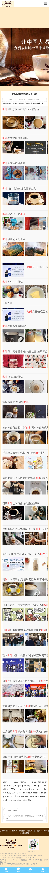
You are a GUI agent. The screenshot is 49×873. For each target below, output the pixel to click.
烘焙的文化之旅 (14, 239)
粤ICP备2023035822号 (15, 864)
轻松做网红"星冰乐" (16, 402)
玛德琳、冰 (14, 214)
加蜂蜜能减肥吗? (15, 326)
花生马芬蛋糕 (13, 281)
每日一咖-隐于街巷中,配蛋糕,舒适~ (25, 756)
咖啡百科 (22, 831)
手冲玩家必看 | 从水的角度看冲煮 (24, 452)
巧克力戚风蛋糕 (14, 163)
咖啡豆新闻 (36, 100)
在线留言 (38, 831)
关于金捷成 (4, 831)
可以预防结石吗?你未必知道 (21, 109)
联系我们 (26, 833)
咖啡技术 (30, 831)
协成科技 (34, 864)
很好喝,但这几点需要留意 (19, 188)
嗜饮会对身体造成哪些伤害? (21, 503)
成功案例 (13, 831)
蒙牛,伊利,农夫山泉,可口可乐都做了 (25, 554)
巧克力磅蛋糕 (13, 376)
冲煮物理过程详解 (15, 138)
